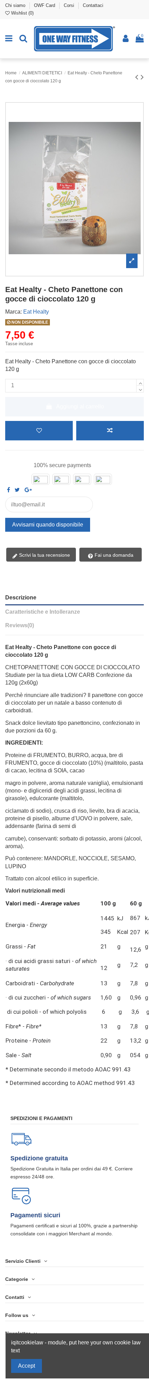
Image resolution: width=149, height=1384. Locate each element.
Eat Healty (36, 312)
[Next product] (142, 77)
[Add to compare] (110, 430)
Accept (26, 1366)
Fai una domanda (113, 555)
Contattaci (93, 5)
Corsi (70, 5)
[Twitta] (17, 490)
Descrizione (20, 597)
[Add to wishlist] (39, 430)
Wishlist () (22, 13)
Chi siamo (16, 5)
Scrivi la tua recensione (44, 555)
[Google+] (28, 490)
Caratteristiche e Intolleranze (42, 612)
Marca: (13, 312)
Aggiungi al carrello (80, 406)
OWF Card (45, 5)
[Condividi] (8, 490)
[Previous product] (138, 77)
